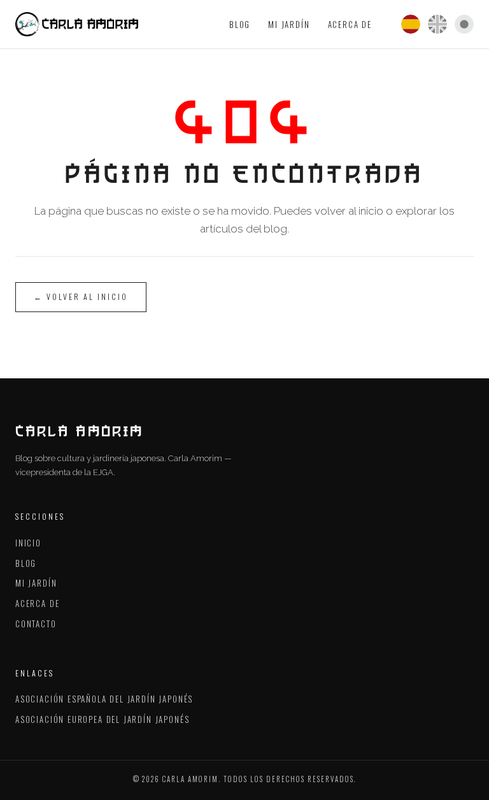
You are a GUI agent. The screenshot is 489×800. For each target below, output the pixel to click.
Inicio (28, 542)
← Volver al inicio (81, 296)
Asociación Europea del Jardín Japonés (102, 719)
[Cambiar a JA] (464, 24)
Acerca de (350, 24)
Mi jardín (288, 24)
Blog (239, 24)
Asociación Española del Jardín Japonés (104, 698)
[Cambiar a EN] (437, 24)
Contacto (36, 623)
